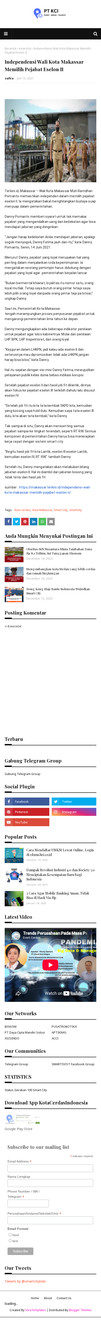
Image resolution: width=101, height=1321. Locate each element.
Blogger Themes (80, 1310)
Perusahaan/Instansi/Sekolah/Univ (34, 1213)
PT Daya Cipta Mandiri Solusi (25, 1032)
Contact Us (64, 1298)
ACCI (55, 1038)
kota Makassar (42, 510)
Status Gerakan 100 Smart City (26, 1090)
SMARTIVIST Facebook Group (73, 1064)
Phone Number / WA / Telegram (23, 1194)
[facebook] (27, 802)
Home (35, 1298)
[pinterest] (27, 812)
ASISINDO (12, 1038)
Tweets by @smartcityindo (25, 1281)
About (48, 1298)
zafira (9, 78)
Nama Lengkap (19, 1176)
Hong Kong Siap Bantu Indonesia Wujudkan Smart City (58, 591)
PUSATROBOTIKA (64, 1026)
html (15, 1235)
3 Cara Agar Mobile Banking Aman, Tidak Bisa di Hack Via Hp (57, 895)
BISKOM (10, 1026)
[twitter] (74, 802)
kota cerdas (23, 510)
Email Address (19, 1161)
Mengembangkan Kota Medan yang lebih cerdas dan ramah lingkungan (60, 571)
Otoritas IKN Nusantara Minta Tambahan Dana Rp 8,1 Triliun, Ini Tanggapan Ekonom (59, 551)
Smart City (60, 510)
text (15, 1241)
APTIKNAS (59, 1032)
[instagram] (74, 812)
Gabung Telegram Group (22, 774)
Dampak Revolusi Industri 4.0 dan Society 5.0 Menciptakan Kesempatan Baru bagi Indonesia (60, 874)
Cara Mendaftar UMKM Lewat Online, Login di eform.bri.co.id (60, 852)
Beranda (10, 48)
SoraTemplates (35, 1310)
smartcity (25, 48)
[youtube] (27, 822)
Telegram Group (16, 1064)
